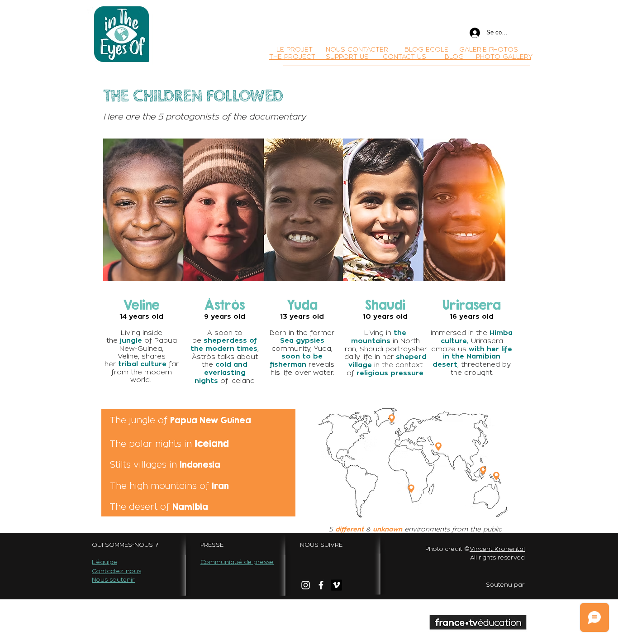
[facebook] (321, 585)
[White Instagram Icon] (305, 585)
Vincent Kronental (497, 548)
